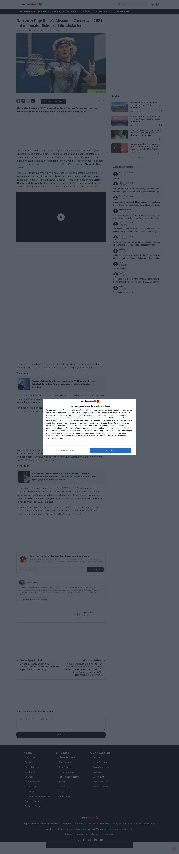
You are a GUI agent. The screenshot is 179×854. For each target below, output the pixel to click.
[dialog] (89, 427)
